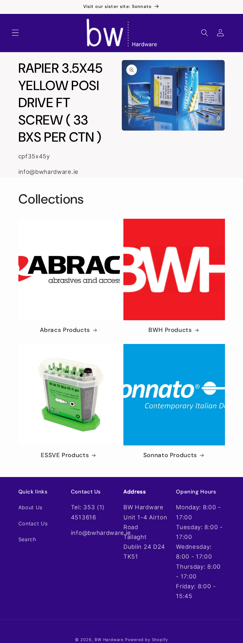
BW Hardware (109, 639)
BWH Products (170, 330)
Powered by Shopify (146, 639)
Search (27, 539)
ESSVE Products (65, 455)
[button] (15, 33)
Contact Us (33, 523)
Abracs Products (65, 330)
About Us (30, 507)
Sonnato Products (170, 455)
